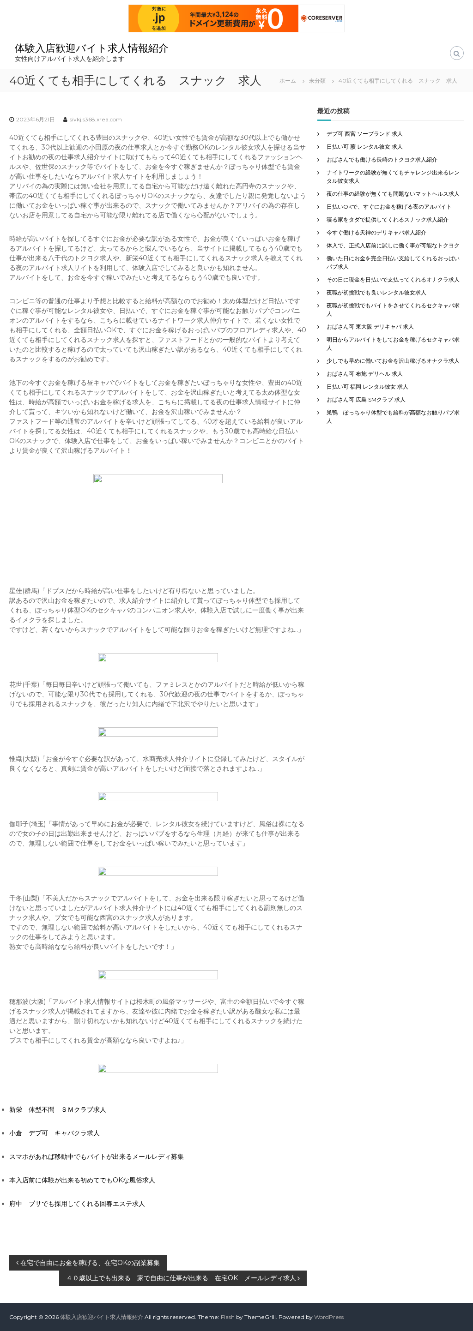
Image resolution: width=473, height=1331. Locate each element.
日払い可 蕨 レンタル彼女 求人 (365, 146)
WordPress (329, 1316)
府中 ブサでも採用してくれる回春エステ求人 (77, 1203)
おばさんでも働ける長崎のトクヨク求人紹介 (382, 159)
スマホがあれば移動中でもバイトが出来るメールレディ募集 (96, 1156)
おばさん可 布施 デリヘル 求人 (365, 373)
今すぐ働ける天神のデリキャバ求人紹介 (376, 232)
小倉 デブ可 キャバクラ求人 (54, 1133)
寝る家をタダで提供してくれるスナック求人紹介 (388, 219)
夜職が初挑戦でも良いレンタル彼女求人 (376, 292)
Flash (228, 1316)
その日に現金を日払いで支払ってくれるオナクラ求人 (393, 279)
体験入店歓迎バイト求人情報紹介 (92, 48)
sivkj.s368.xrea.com (96, 119)
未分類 (317, 80)
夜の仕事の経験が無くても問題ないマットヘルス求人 (393, 193)
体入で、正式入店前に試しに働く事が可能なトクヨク (393, 245)
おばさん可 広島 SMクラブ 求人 (366, 399)
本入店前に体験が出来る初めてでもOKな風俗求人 (82, 1180)
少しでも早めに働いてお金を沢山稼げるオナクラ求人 (393, 360)
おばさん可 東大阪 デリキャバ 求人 (370, 326)
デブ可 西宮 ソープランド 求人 (365, 133)
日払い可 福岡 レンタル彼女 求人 (367, 386)
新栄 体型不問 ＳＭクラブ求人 (57, 1109)
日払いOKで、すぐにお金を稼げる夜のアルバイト (389, 206)
